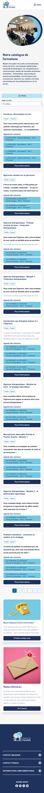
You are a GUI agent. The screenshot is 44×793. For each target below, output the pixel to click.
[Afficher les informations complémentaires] (40, 770)
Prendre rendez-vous (22, 638)
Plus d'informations (28, 166)
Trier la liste (7, 100)
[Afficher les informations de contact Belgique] (40, 755)
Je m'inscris (22, 708)
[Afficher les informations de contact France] (40, 763)
